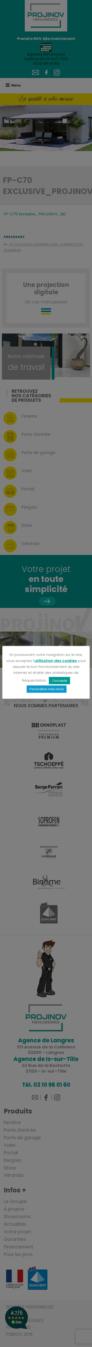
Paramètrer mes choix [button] (46, 689)
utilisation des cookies (55, 660)
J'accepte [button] (59, 680)
